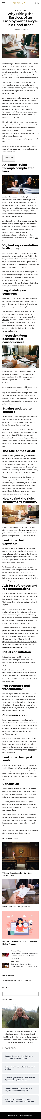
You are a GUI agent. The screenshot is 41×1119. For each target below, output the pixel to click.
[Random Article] (35, 3)
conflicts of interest (19, 112)
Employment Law (20, 10)
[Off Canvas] (3, 3)
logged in (14, 980)
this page (31, 750)
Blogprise (29, 1115)
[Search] (38, 3)
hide (11, 157)
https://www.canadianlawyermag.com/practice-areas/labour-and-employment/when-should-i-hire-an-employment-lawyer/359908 (19, 644)
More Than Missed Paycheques (16, 907)
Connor (17, 29)
